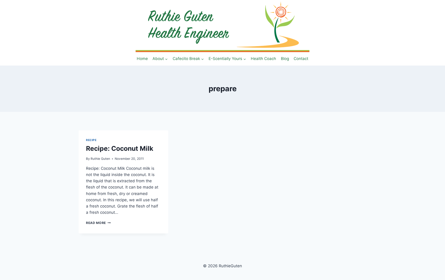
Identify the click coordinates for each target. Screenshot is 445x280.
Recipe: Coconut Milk (119, 148)
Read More (98, 223)
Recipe (91, 140)
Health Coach (263, 58)
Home (142, 58)
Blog (285, 58)
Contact (301, 58)
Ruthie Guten (100, 158)
